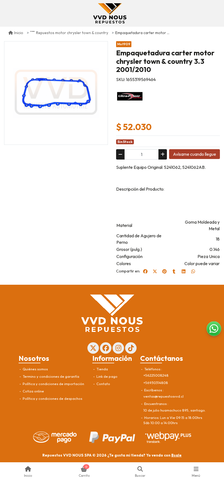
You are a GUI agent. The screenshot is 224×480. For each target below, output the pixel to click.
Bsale (176, 455)
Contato (103, 384)
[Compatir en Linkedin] (183, 271)
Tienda (102, 369)
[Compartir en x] (155, 271)
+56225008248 (156, 375)
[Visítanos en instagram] (118, 348)
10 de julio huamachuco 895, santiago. (174, 410)
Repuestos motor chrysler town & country (72, 32)
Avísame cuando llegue (194, 154)
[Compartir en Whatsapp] (193, 271)
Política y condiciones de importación (53, 384)
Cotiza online (33, 391)
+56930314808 (155, 382)
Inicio (18, 32)
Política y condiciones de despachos (52, 398)
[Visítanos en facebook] (105, 348)
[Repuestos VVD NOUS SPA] (110, 13)
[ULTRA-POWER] (129, 95)
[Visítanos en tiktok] (131, 348)
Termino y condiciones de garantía (50, 376)
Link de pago (106, 376)
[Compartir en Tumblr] (174, 271)
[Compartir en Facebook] (145, 271)
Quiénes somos (35, 369)
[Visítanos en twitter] (93, 348)
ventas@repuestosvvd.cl (163, 396)
